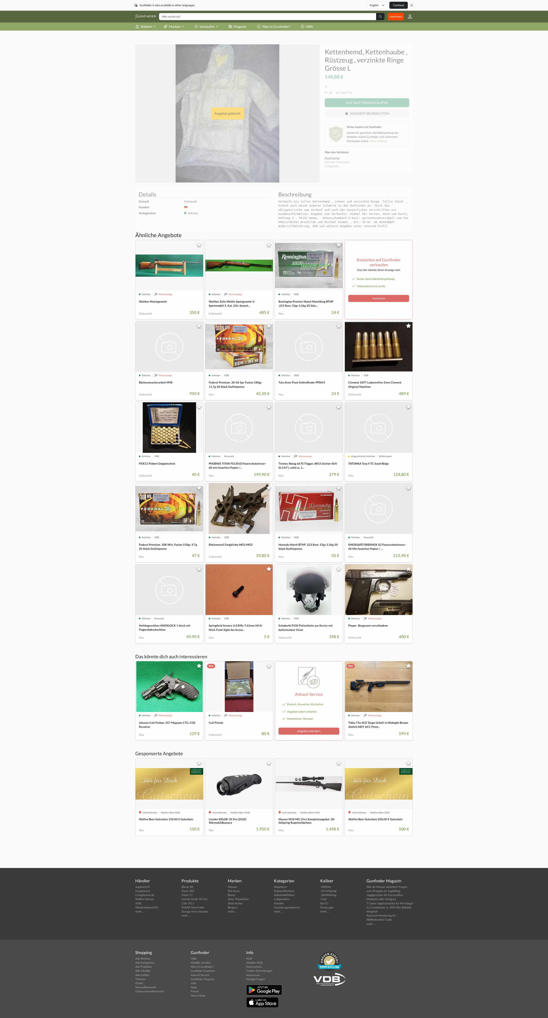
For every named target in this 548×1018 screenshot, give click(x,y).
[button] (408, 16)
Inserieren (396, 16)
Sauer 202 (188, 891)
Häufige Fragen (255, 979)
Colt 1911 (188, 903)
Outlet (139, 983)
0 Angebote (332, 166)
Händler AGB (254, 962)
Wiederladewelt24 (146, 907)
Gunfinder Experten (203, 970)
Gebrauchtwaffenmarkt (149, 991)
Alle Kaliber (142, 975)
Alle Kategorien (144, 962)
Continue (398, 5)
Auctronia (332, 158)
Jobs (193, 983)
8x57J (324, 903)
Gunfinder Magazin (202, 979)
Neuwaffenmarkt (145, 987)
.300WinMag (328, 895)
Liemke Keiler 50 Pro (194, 899)
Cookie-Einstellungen (259, 970)
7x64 (323, 899)
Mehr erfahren (378, 141)
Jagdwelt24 (142, 887)
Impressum (253, 975)
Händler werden (200, 962)
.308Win (325, 887)
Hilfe (309, 26)
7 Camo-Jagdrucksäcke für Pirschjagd (389, 903)
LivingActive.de (144, 895)
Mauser (232, 887)
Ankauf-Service (200, 975)
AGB (249, 958)
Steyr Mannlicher (238, 899)
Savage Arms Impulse (195, 911)
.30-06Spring (328, 891)
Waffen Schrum (144, 899)
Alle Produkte (143, 966)
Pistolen (279, 903)
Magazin (240, 26)
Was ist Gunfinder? (276, 26)
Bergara (233, 907)
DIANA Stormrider (193, 907)
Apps (194, 987)
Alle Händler (142, 970)
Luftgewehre (282, 899)
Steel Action (235, 903)
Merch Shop (198, 995)
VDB (138, 903)
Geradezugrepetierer (287, 907)
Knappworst (142, 891)
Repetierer (280, 887)
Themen (140, 979)
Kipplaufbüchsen (284, 891)
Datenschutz (254, 966)
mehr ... (139, 911)
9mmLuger (327, 907)
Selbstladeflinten (284, 895)
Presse (195, 991)
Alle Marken (142, 958)
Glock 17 (187, 895)
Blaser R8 (187, 887)
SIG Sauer (234, 891)
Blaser (231, 895)
